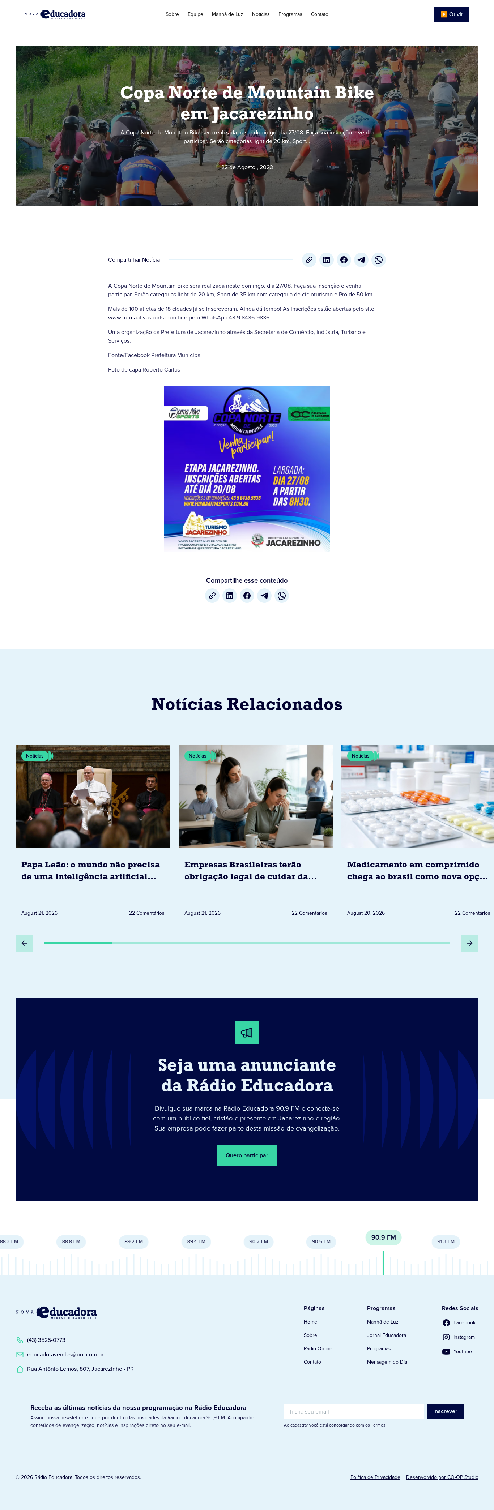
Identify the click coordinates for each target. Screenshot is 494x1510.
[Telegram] (361, 260)
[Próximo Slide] (469, 943)
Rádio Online (318, 1348)
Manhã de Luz (227, 14)
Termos (378, 1425)
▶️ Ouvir (451, 14)
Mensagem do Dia (387, 1362)
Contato (319, 14)
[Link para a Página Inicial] (56, 1312)
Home (310, 1322)
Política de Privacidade (375, 1477)
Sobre (172, 14)
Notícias (261, 14)
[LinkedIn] (326, 260)
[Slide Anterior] (24, 943)
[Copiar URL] (309, 260)
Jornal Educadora (386, 1335)
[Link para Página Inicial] (71, 14)
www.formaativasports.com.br (145, 317)
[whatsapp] (378, 260)
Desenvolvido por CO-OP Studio (442, 1477)
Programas (290, 14)
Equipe (195, 14)
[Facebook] (344, 260)
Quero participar (247, 1155)
